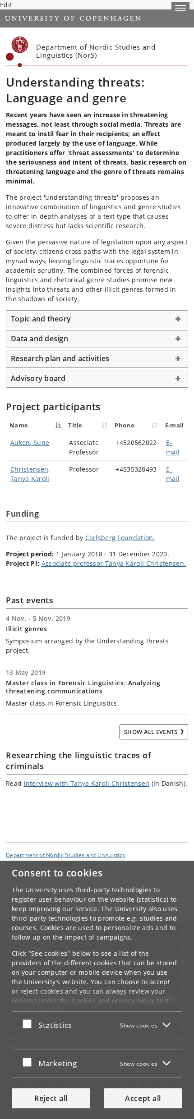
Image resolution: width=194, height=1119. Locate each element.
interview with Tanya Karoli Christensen (87, 783)
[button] (180, 8)
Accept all (143, 1098)
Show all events (151, 732)
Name (18, 425)
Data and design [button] (39, 339)
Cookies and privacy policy (113, 1000)
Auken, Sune (29, 442)
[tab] (97, 319)
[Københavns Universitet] (17, 52)
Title (75, 425)
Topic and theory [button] (41, 319)
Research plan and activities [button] (60, 358)
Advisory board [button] (38, 378)
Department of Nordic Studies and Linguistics (65, 854)
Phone (124, 425)
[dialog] (97, 990)
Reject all (51, 1098)
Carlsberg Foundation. (120, 537)
